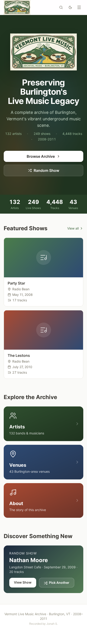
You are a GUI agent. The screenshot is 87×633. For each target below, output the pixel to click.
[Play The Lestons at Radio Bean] (43, 330)
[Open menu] (79, 7)
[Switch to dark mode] (70, 7)
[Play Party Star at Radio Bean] (43, 257)
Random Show (46, 170)
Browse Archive (41, 156)
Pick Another (59, 583)
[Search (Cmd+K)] (61, 7)
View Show (23, 582)
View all (73, 228)
